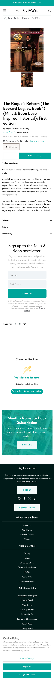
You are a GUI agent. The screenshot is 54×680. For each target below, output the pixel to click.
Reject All (27, 666)
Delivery (27, 220)
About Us (27, 525)
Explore (27, 445)
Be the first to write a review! (27, 391)
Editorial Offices (27, 534)
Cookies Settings (27, 507)
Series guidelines (27, 609)
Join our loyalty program (27, 595)
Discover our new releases (27, 3)
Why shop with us (27, 563)
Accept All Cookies (27, 675)
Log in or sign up (37, 141)
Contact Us (27, 577)
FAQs (27, 572)
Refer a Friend (27, 600)
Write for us (27, 605)
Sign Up (27, 490)
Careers (27, 539)
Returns (27, 226)
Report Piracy (27, 624)
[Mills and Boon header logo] (27, 10)
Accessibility (27, 233)
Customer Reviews (27, 581)
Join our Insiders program (27, 619)
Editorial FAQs (27, 614)
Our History (27, 530)
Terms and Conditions (27, 567)
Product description (27, 162)
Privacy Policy (27, 628)
